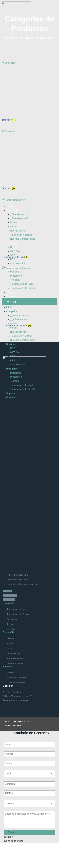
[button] (29, 301)
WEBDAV (15, 251)
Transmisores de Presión (23, 288)
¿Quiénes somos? (19, 214)
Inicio (10, 206)
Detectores (15, 271)
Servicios (12, 243)
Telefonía (14, 280)
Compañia (8, 632)
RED (12, 247)
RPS (12, 259)
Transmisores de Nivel (21, 284)
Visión (13, 226)
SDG (12, 255)
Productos (12, 267)
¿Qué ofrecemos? (19, 218)
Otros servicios (17, 263)
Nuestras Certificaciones (22, 239)
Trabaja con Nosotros (21, 235)
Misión (13, 222)
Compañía (12, 210)
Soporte (11, 292)
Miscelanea (16, 276)
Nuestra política (18, 230)
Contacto (12, 296)
